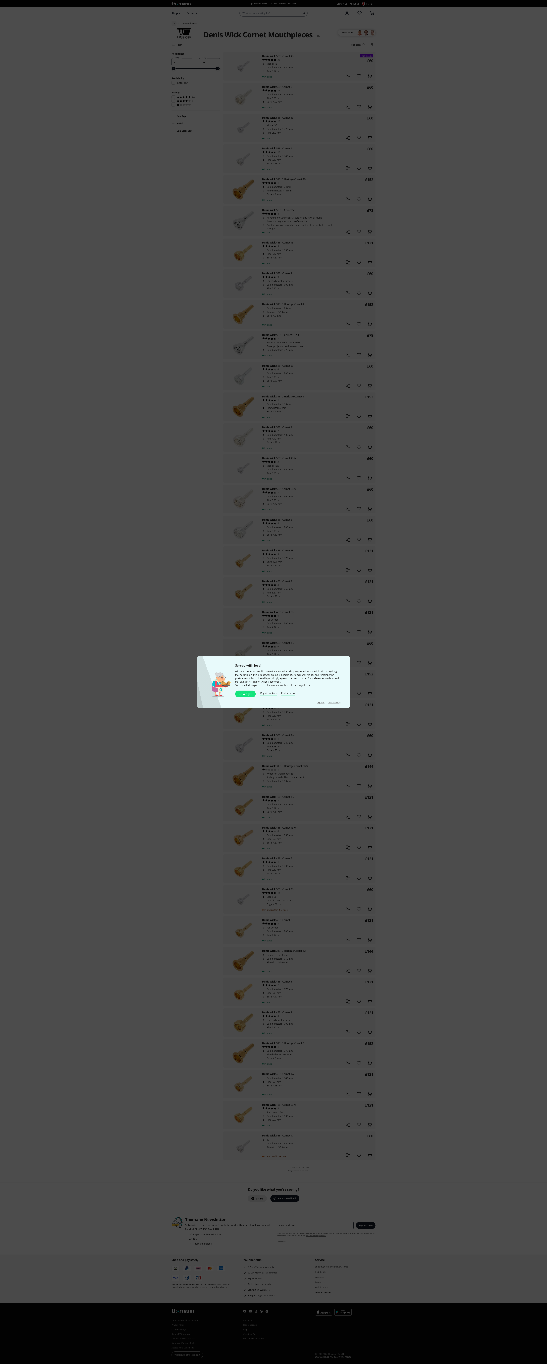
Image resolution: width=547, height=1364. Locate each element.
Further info (288, 693)
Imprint (320, 702)
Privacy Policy (334, 702)
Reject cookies (268, 693)
